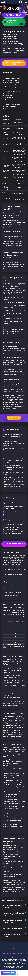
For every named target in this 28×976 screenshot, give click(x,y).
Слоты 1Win (8, 95)
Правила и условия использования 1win (13, 951)
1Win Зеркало (14, 418)
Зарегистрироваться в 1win (14, 544)
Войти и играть (14, 15)
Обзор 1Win (8, 76)
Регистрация (8, 973)
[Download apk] (14, 22)
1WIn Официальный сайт (14, 63)
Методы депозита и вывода (12, 104)
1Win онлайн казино (10, 99)
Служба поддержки (10, 106)
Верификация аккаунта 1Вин (12, 91)
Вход (22, 973)
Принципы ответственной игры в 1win (12, 953)
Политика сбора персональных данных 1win (14, 947)
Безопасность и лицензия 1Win (13, 89)
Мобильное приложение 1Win (13, 102)
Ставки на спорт (9, 93)
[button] (25, 969)
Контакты (5, 944)
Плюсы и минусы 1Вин (11, 84)
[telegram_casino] (20, 2)
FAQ (6, 108)
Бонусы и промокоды (10, 87)
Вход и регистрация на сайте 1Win (14, 80)
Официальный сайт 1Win (12, 78)
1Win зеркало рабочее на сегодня (14, 82)
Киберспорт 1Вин (9, 97)
